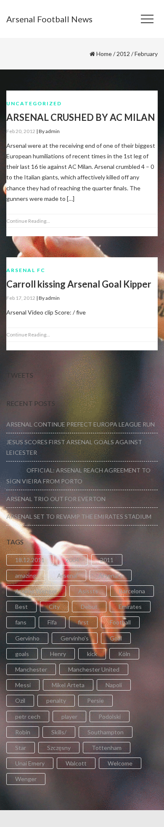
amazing (25, 575)
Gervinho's (75, 638)
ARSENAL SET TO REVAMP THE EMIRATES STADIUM (78, 516)
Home (104, 53)
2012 (123, 53)
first (83, 622)
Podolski (109, 716)
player (69, 716)
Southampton (105, 732)
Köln (124, 653)
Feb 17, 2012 (20, 298)
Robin (22, 732)
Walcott (76, 763)
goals (22, 653)
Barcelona (132, 591)
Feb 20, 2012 (20, 131)
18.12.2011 (30, 559)
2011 (107, 559)
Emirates (130, 606)
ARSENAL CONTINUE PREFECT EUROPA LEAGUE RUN (80, 424)
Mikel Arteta (68, 684)
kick (92, 653)
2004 (72, 559)
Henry (58, 653)
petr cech (27, 716)
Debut (89, 606)
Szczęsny (59, 747)
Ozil (20, 700)
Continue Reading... (28, 221)
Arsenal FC (25, 270)
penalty (56, 700)
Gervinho (27, 638)
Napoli (114, 684)
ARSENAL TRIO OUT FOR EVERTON (56, 498)
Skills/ (58, 732)
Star (20, 747)
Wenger (26, 778)
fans (20, 622)
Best (21, 606)
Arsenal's (110, 575)
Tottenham (107, 747)
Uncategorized (34, 103)
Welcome (120, 763)
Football (120, 622)
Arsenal (67, 575)
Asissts (88, 591)
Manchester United (93, 669)
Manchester (31, 669)
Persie (95, 700)
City (54, 606)
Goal (116, 638)
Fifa (52, 622)
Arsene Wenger (36, 591)
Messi (23, 684)
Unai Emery (30, 763)
